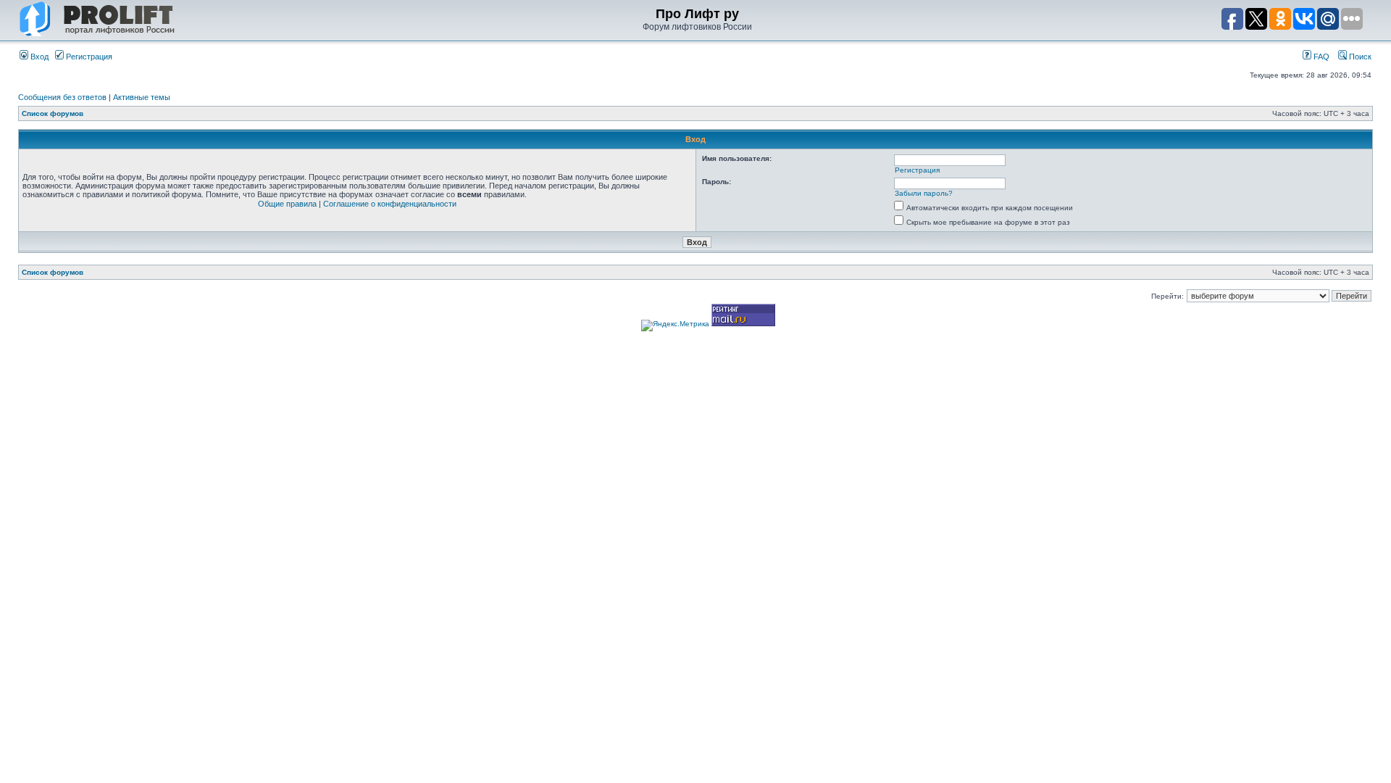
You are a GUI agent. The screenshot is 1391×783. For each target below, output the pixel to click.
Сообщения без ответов (62, 97)
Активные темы (141, 97)
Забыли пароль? (924, 193)
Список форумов (52, 113)
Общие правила (287, 203)
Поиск (1359, 56)
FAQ (1320, 56)
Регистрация (88, 56)
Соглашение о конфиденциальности (389, 203)
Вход (38, 56)
